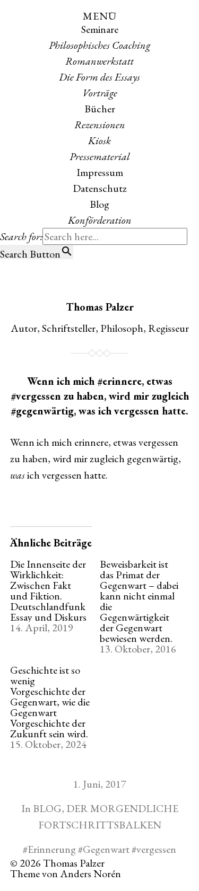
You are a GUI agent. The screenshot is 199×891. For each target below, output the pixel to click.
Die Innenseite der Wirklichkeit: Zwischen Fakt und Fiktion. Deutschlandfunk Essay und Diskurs (48, 590)
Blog (99, 204)
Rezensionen (99, 124)
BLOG (47, 808)
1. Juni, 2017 (99, 784)
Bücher (99, 109)
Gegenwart (106, 849)
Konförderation (100, 220)
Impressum (99, 172)
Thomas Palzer (100, 307)
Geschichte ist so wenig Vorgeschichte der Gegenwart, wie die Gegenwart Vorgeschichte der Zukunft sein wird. (50, 701)
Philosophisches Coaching (99, 45)
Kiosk (99, 140)
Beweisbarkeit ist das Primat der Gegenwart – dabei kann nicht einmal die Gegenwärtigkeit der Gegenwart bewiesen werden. (139, 601)
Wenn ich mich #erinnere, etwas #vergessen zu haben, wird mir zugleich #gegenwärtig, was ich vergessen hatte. (100, 396)
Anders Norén (90, 873)
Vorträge (99, 93)
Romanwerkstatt (99, 61)
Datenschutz (100, 188)
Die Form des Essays (99, 77)
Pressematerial (100, 156)
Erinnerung (52, 849)
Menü (100, 16)
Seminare (99, 29)
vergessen (156, 849)
